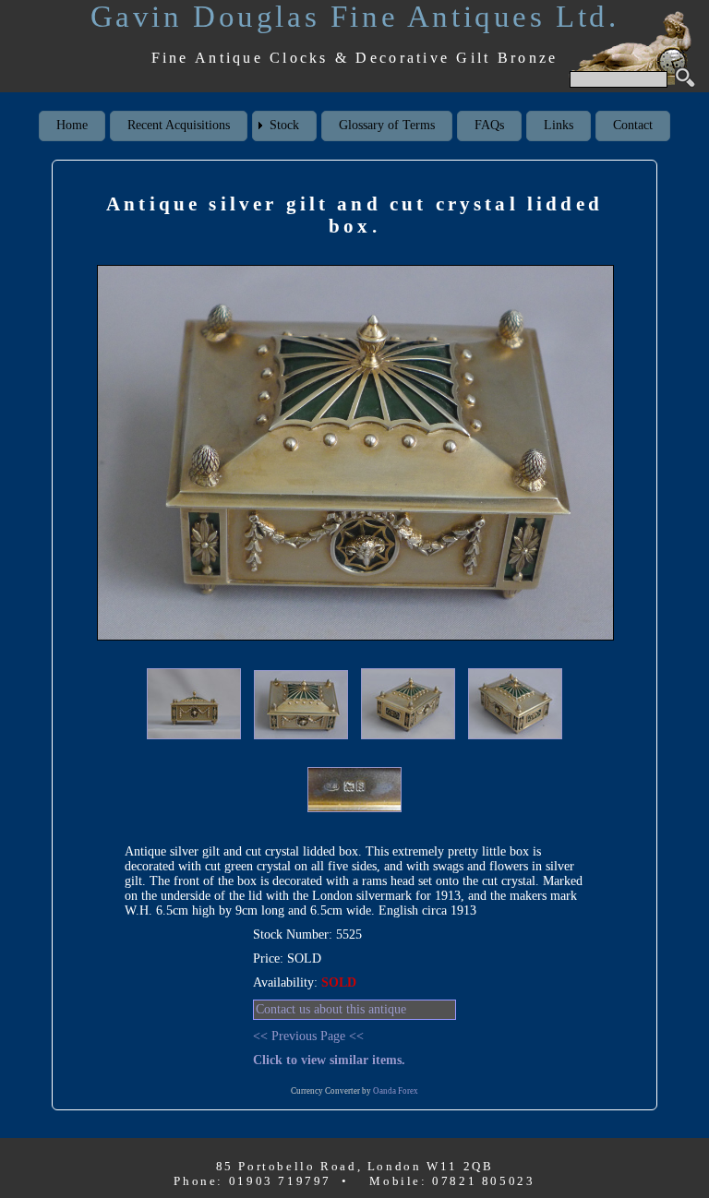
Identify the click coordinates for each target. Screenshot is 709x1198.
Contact (633, 125)
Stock (284, 125)
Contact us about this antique (331, 1009)
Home (72, 125)
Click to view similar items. (329, 1060)
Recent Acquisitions (178, 125)
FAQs (489, 125)
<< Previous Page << (308, 1036)
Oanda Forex (395, 1091)
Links (558, 125)
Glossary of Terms (387, 125)
